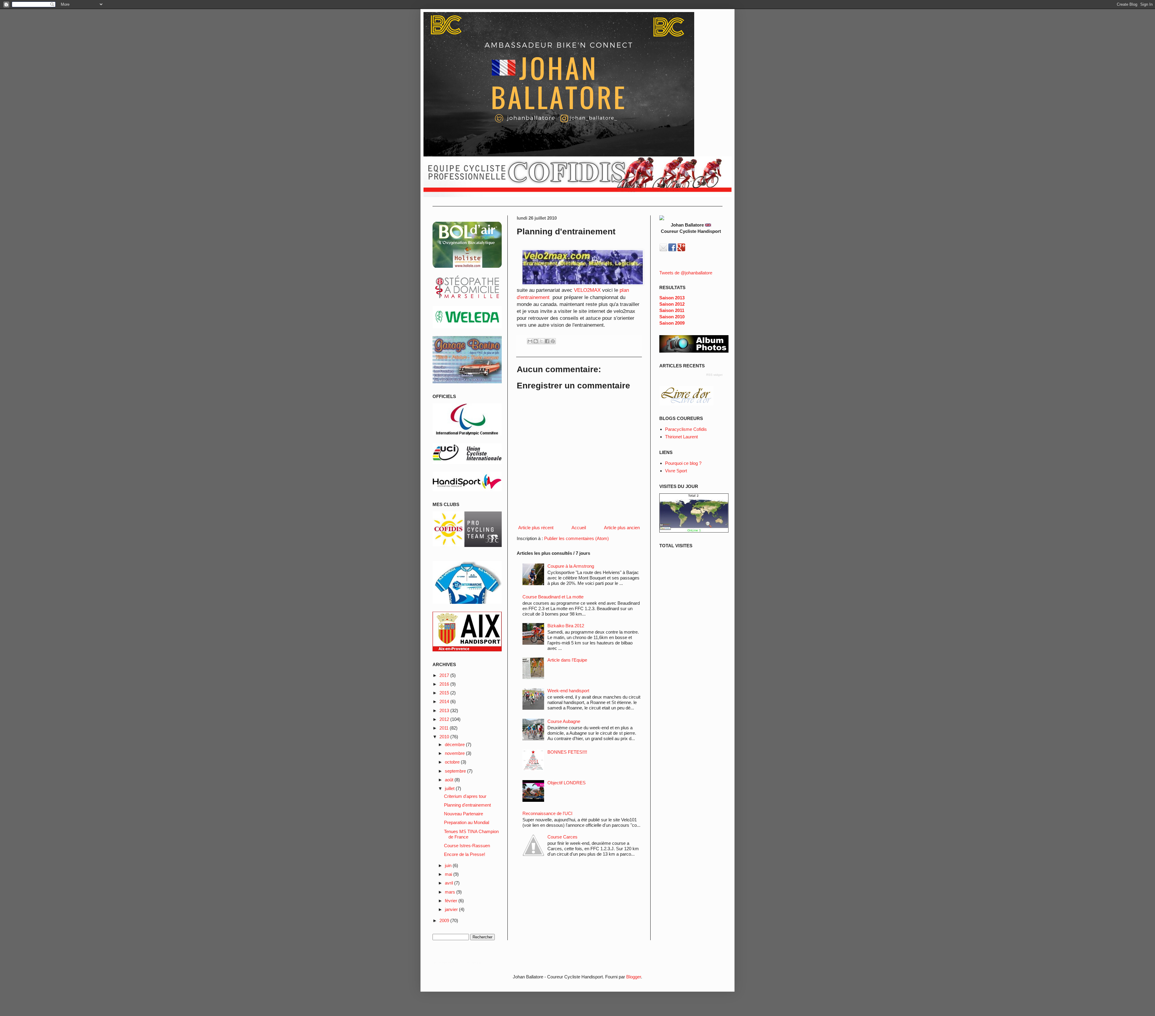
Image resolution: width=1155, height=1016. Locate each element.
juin (449, 865)
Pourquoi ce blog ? (683, 463)
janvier (452, 909)
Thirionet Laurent (681, 436)
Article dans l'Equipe (567, 659)
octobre (453, 761)
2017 (444, 675)
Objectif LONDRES (566, 782)
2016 (444, 684)
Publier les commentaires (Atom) (576, 538)
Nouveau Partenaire (463, 813)
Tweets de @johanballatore (685, 272)
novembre (455, 753)
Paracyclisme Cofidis (686, 429)
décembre (455, 744)
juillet (450, 788)
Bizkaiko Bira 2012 (565, 625)
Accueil (578, 527)
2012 (444, 719)
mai (449, 874)
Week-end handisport (568, 690)
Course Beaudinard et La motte (553, 596)
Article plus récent (535, 527)
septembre (456, 771)
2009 (444, 920)
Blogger (633, 976)
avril (449, 882)
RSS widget (714, 374)
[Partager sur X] (541, 341)
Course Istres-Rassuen (467, 845)
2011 (444, 727)
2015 (444, 692)
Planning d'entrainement (467, 805)
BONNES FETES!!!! (567, 752)
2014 (444, 701)
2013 (444, 710)
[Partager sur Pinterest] (553, 341)
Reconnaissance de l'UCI (547, 813)
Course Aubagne (563, 721)
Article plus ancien (622, 527)
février (451, 900)
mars (450, 891)
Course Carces (562, 836)
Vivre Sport (676, 470)
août (449, 779)
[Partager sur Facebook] (547, 341)
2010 (444, 736)
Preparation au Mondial (466, 822)
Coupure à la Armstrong (570, 566)
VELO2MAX (588, 290)
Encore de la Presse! (464, 854)
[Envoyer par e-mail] (530, 341)
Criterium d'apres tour (465, 796)
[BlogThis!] (536, 341)
